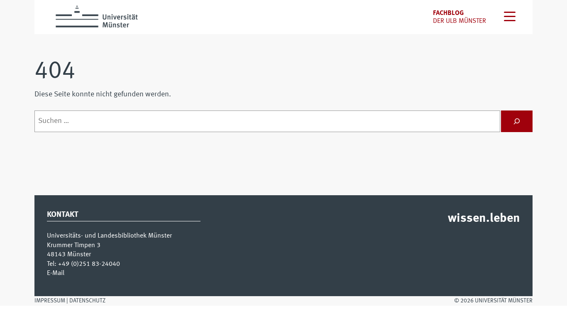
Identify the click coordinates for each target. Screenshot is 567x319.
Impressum (49, 301)
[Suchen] (517, 121)
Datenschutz (87, 301)
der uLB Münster (459, 21)
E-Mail (55, 273)
